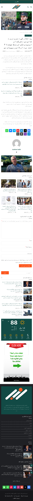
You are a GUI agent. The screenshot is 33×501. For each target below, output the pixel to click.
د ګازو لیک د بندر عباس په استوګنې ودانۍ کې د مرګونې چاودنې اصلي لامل (11, 466)
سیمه (30, 423)
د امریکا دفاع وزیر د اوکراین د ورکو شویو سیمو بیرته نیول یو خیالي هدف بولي (12, 473)
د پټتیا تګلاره (16, 498)
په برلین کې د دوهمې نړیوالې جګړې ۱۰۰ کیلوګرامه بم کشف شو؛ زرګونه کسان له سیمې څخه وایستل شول (12, 312)
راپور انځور (28, 430)
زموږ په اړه (17, 495)
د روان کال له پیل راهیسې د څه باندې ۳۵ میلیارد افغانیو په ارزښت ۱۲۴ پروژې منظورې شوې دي (8, 208)
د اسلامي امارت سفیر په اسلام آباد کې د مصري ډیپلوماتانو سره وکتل (24, 190)
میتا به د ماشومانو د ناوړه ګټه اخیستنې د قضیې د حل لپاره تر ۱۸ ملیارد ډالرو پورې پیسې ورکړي (12, 297)
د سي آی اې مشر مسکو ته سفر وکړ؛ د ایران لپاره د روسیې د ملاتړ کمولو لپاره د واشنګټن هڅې (12, 283)
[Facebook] (28, 130)
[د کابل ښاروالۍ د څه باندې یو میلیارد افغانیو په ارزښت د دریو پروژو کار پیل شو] (24, 200)
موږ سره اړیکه (24, 495)
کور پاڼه (28, 32)
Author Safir (27, 51)
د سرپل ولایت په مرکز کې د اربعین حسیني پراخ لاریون (9, 189)
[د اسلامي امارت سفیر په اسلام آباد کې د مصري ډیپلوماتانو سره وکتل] (24, 183)
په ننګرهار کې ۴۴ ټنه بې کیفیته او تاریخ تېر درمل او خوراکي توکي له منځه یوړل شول (11, 93)
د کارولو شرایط (9, 495)
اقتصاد (30, 435)
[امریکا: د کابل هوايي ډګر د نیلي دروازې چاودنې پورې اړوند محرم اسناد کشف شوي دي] (27, 84)
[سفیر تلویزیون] (16, 7)
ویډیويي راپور (28, 428)
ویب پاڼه (29, 253)
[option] (16, 163)
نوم (30, 240)
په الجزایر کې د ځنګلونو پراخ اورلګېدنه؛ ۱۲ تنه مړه (14, 290)
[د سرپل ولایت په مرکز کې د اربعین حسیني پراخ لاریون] (8, 183)
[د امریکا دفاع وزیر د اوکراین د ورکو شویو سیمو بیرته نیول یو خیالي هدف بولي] (27, 475)
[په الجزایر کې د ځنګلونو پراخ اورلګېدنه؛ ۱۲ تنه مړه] (27, 291)
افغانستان (22, 32)
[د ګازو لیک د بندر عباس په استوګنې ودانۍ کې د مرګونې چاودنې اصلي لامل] (27, 468)
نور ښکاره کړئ (16, 480)
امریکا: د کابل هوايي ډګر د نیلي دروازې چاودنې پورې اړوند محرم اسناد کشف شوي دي (12, 84)
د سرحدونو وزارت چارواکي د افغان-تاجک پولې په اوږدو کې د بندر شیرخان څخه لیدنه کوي (16, 168)
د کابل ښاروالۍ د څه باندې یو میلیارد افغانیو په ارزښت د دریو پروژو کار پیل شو (25, 208)
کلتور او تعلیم (28, 432)
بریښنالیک (29, 247)
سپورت (30, 437)
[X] (25, 130)
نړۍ (31, 425)
